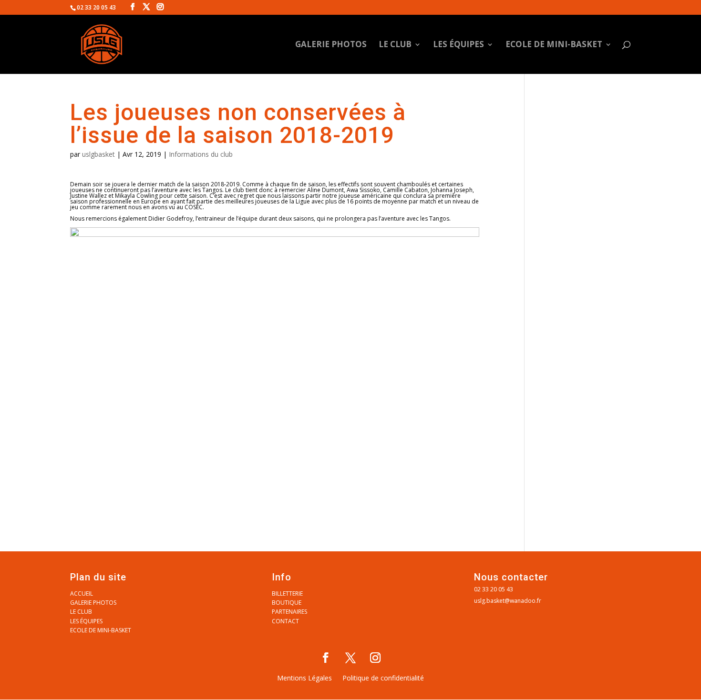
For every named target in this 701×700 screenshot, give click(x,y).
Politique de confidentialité (383, 678)
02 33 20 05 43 (493, 589)
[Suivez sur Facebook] (325, 657)
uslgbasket (98, 154)
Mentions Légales (304, 678)
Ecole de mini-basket (553, 45)
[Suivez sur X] (350, 657)
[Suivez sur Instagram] (375, 657)
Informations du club (201, 154)
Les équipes (458, 45)
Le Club (395, 45)
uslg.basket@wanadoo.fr (507, 601)
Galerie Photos (331, 45)
